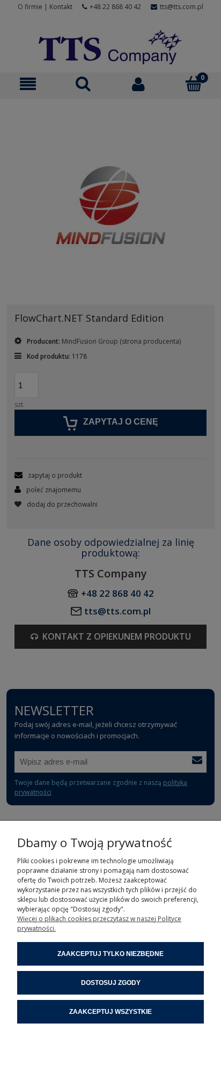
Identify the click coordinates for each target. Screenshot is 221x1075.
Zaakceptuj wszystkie (110, 1011)
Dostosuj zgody (111, 983)
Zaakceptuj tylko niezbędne (110, 954)
